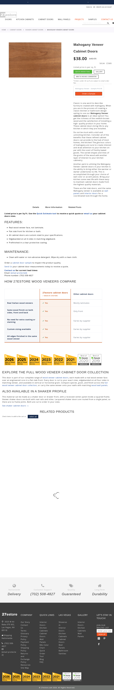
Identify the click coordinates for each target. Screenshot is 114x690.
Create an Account (104, 7)
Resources (26, 665)
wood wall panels (99, 385)
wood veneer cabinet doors (55, 377)
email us (88, 213)
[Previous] (27, 2)
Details (36, 207)
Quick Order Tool (82, 72)
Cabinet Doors (16, 30)
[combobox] (96, 23)
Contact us (9, 270)
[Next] (87, 2)
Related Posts (74, 207)
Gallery (99, 72)
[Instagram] (99, 638)
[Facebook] (99, 644)
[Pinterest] (104, 638)
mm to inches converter (86, 77)
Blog (42, 659)
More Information (53, 207)
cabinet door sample (22, 263)
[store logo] (8, 14)
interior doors (91, 193)
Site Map (25, 668)
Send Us (8, 266)
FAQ (41, 662)
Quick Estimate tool (46, 213)
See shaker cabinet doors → (15, 405)
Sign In (89, 7)
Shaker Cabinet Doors (34, 30)
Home (4, 30)
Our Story (25, 622)
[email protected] (19, 273)
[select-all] (33, 416)
